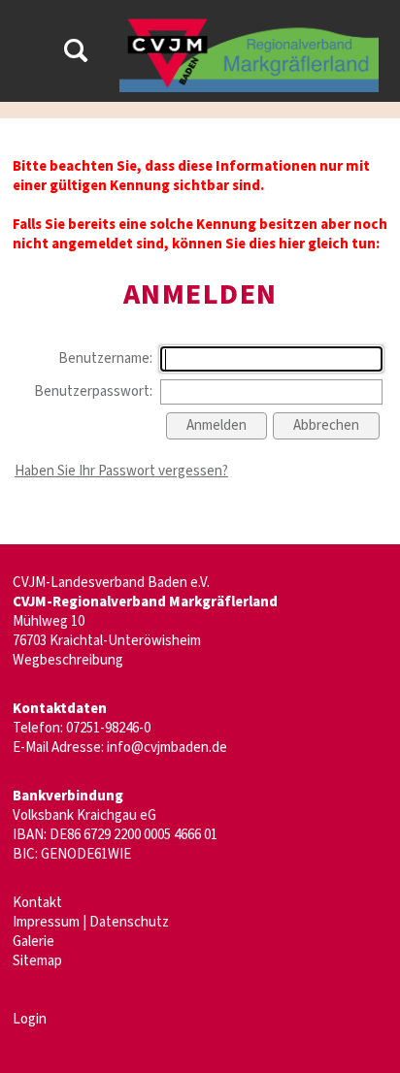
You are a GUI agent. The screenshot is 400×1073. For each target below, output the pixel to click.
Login (30, 1019)
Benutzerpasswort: (93, 391)
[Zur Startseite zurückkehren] (249, 24)
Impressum (46, 922)
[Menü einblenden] (27, 54)
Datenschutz (129, 922)
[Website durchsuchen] (75, 54)
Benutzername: (105, 358)
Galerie (33, 941)
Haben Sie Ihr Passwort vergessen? (121, 471)
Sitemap (37, 961)
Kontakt (37, 903)
